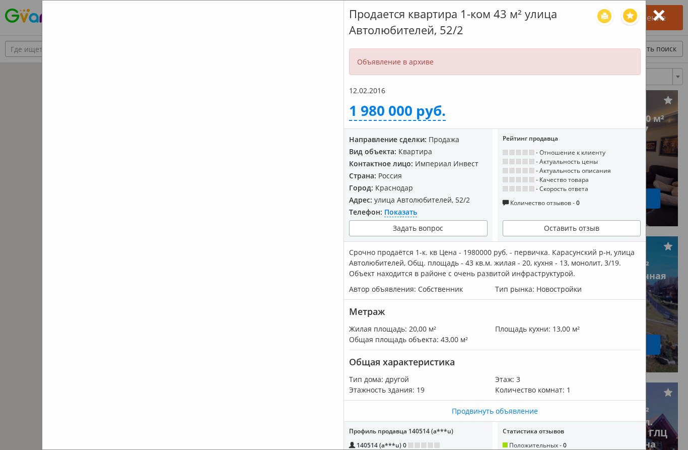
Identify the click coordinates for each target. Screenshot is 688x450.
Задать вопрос (418, 228)
